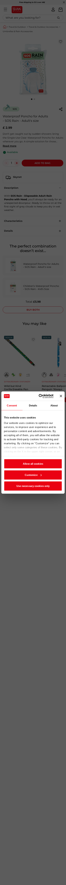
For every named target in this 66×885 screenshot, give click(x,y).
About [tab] (54, 405)
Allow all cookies (33, 463)
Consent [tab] (12, 405)
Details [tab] (33, 405)
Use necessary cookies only (33, 486)
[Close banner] (61, 396)
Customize (31, 474)
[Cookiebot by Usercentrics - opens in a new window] (40, 396)
